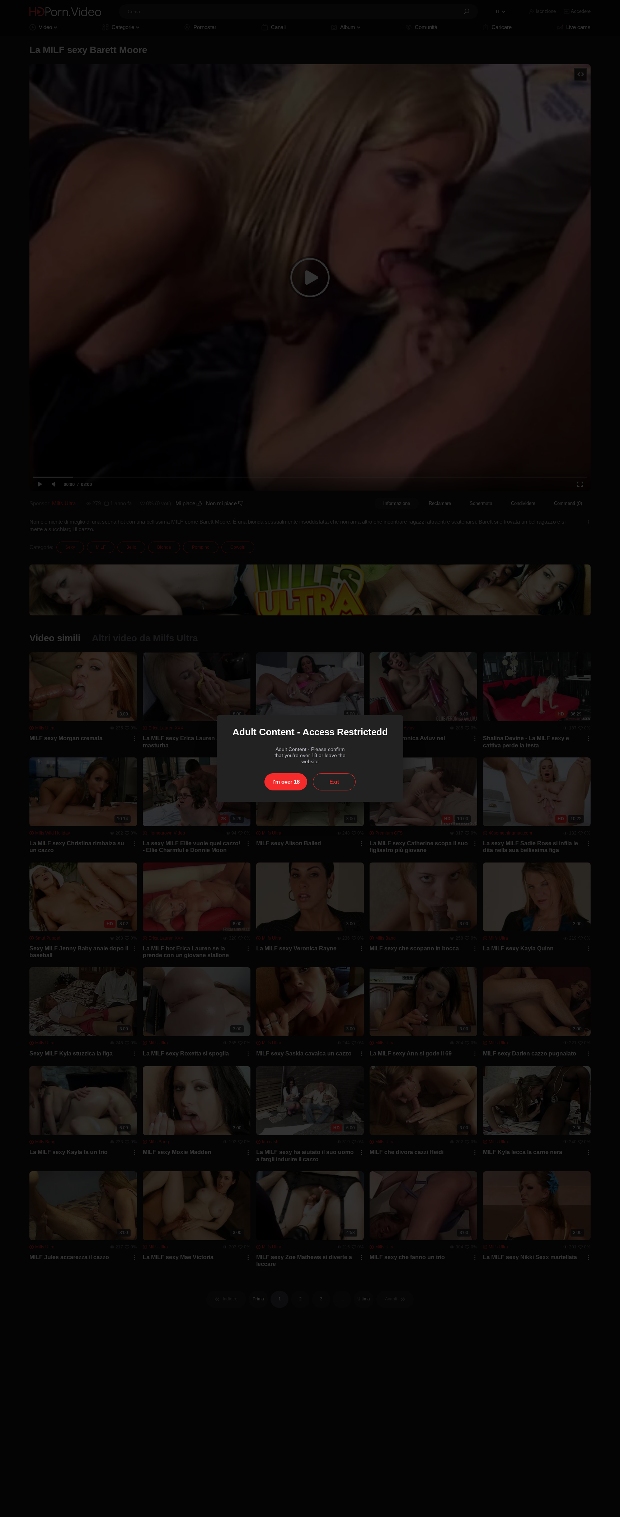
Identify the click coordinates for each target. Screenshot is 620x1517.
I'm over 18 (286, 782)
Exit (334, 782)
